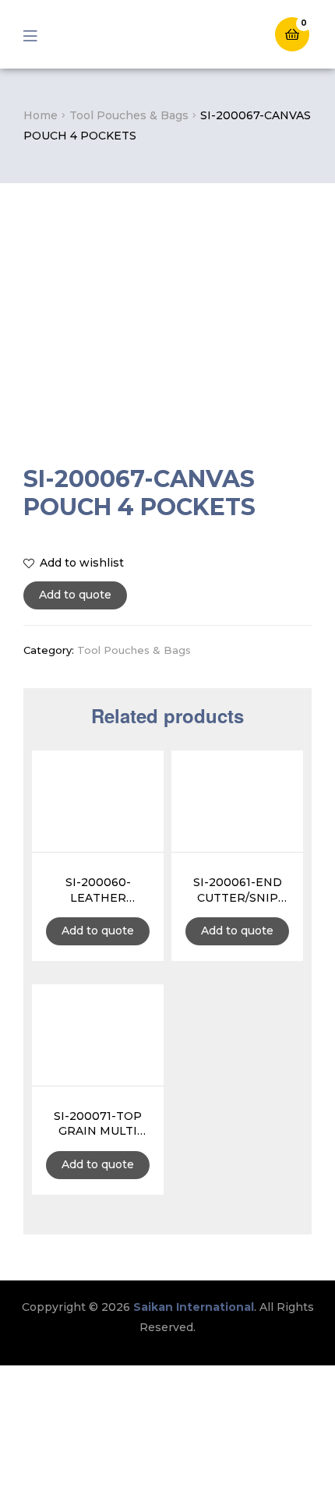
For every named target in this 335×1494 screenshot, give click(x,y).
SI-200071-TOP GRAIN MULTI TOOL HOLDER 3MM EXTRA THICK (98, 1124)
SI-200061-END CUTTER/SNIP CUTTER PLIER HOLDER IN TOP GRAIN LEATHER (237, 890)
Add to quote (75, 595)
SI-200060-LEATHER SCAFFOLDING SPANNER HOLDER (98, 890)
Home (40, 115)
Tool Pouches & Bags (129, 115)
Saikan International (193, 1307)
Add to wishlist (82, 563)
